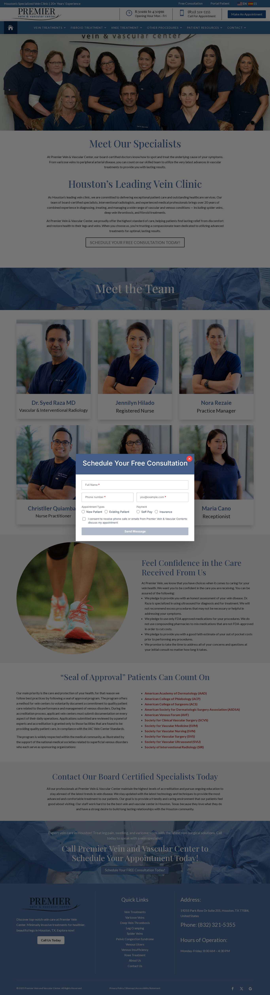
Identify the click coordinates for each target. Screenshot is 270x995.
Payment (142, 506)
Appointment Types (93, 506)
